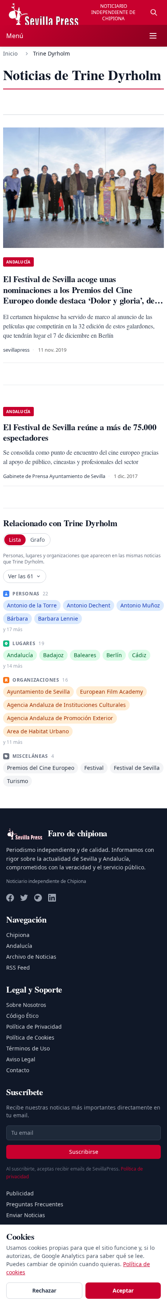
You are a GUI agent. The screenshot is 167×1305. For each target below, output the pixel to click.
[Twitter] (24, 898)
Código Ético (22, 1015)
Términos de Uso (28, 1048)
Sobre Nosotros (26, 1004)
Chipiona (18, 935)
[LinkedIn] (52, 898)
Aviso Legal (20, 1059)
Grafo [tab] (37, 539)
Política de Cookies (30, 1037)
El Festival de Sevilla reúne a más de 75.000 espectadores (79, 432)
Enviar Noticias (25, 1215)
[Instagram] (38, 898)
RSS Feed (18, 967)
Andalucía (19, 945)
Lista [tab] (15, 539)
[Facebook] (10, 898)
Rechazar (44, 1290)
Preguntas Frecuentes (34, 1204)
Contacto (17, 1070)
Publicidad (20, 1193)
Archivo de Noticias (31, 956)
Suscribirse (83, 1151)
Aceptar (123, 1290)
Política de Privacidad (34, 1026)
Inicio (10, 53)
